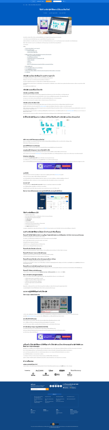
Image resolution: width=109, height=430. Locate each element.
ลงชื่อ (46, 228)
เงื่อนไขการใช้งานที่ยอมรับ (74, 411)
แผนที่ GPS (29, 61)
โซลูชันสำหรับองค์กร (59, 412)
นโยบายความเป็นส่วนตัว (74, 412)
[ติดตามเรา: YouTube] (53, 386)
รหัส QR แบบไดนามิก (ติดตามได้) (32, 52)
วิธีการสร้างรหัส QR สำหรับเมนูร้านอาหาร (49, 402)
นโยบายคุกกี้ (72, 413)
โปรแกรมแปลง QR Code (60, 401)
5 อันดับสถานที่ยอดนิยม (30, 59)
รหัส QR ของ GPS (57, 174)
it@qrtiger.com (45, 410)
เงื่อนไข (71, 409)
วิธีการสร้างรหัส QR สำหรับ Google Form (60, 400)
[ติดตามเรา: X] (61, 386)
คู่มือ (31, 409)
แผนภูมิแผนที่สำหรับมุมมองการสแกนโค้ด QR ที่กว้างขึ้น (35, 58)
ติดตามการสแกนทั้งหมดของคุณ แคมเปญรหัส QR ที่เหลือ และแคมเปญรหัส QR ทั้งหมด (40, 64)
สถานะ (57, 411)
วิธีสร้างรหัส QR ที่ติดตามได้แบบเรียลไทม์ (35, 4)
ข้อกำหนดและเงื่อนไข (73, 410)
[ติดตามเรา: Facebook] (58, 386)
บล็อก (26, 4)
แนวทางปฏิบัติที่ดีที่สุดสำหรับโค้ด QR (30, 69)
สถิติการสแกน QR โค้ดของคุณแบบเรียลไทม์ (33, 55)
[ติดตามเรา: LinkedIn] (51, 386)
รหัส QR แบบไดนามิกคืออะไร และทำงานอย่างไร (32, 48)
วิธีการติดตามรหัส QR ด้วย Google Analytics (38, 402)
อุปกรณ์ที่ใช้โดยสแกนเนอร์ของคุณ (32, 57)
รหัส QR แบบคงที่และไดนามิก (29, 49)
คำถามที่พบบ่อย (27, 72)
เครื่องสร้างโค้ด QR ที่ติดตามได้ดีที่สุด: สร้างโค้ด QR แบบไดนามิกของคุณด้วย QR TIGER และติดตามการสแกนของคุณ (42, 70)
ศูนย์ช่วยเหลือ (33, 412)
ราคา (57, 413)
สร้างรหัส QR (49, 1)
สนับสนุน (44, 409)
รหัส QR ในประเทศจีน (70, 110)
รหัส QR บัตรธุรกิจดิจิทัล (59, 396)
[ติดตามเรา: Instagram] (56, 386)
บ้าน (23, 4)
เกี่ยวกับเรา (57, 410)
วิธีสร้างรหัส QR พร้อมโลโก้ (71, 399)
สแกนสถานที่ (29, 62)
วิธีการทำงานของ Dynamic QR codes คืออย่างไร (38, 397)
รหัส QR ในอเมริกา (38, 153)
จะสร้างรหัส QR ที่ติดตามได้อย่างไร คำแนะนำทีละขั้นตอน (34, 67)
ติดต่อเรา (32, 411)
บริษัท (57, 409)
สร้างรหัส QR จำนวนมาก (70, 396)
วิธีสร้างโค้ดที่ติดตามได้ (28, 66)
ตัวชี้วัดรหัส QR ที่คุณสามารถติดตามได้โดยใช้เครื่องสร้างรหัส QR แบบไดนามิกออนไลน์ (38, 54)
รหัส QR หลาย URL (48, 396)
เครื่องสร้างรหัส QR (43, 106)
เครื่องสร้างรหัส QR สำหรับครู (31, 316)
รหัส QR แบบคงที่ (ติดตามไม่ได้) (32, 50)
